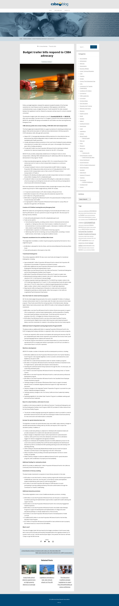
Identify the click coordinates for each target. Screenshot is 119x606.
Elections (82, 111)
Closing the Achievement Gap (87, 81)
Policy (81, 143)
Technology (83, 180)
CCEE (81, 73)
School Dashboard (84, 160)
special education (87, 245)
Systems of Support (85, 175)
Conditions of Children (86, 91)
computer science (84, 219)
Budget (82, 215)
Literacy (82, 134)
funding (81, 234)
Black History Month (82, 213)
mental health (83, 136)
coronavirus (89, 222)
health (85, 236)
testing (92, 249)
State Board (83, 172)
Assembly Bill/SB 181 (56, 116)
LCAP (95, 238)
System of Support (90, 247)
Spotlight (82, 170)
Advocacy (82, 63)
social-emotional (84, 162)
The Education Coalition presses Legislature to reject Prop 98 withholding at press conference (65, 582)
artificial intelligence (87, 182)
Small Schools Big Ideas (88, 157)
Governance (83, 126)
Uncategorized (83, 184)
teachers (80, 249)
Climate (82, 79)
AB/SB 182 (67, 116)
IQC (92, 238)
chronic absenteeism (86, 217)
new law (82, 141)
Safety (81, 151)
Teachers (82, 177)
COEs (81, 84)
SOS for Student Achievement (87, 165)
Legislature (83, 131)
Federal (82, 121)
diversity (84, 227)
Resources (82, 148)
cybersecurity (85, 153)
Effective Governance (85, 108)
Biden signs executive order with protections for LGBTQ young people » (54, 553)
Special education (84, 167)
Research (82, 146)
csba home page (58, 10)
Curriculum (83, 98)
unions (82, 187)
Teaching (84, 249)
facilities (82, 118)
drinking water (84, 101)
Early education (84, 103)
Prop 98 (92, 240)
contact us (67, 10)
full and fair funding (85, 231)
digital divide (86, 225)
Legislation (85, 240)
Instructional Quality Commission (84, 238)
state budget (84, 247)
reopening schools (83, 243)
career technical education (90, 215)
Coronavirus (83, 93)
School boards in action (86, 155)
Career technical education (87, 71)
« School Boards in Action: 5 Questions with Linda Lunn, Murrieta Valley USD (41, 551)
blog (50, 10)
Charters (82, 76)
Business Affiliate (84, 68)
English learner (84, 113)
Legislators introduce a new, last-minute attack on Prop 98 (47, 580)
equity (81, 116)
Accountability (83, 58)
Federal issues (92, 229)
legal (81, 129)
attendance (93, 211)
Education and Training (86, 106)
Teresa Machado (44, 46)
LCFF (79, 240)
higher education (90, 236)
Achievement (83, 61)
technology (89, 249)
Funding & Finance (47, 61)
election (88, 227)
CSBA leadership (84, 96)
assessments (83, 66)
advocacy (86, 211)
